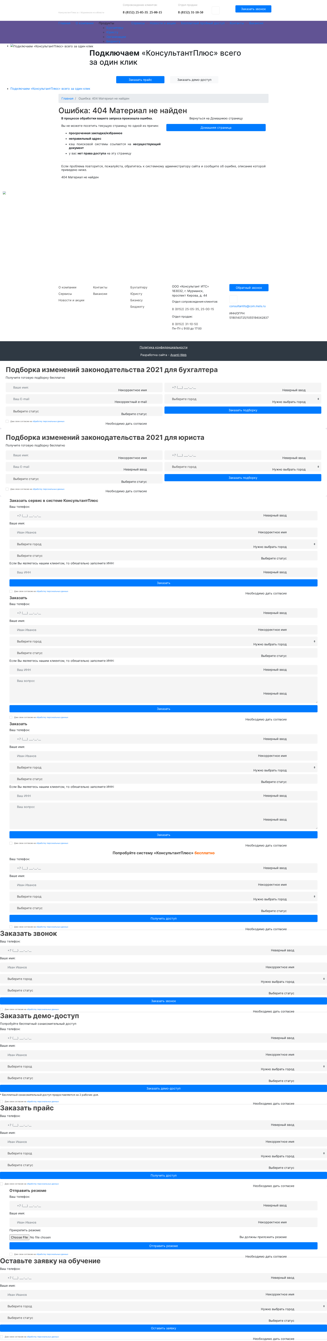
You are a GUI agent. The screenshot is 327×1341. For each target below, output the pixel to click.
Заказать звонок (253, 9)
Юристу (136, 294)
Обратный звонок (249, 288)
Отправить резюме (163, 1246)
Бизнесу (136, 300)
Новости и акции (71, 300)
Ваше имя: (17, 523)
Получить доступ (164, 918)
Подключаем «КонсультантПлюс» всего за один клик (50, 88)
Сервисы (65, 294)
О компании (67, 287)
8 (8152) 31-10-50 (190, 12)
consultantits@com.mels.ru (247, 306)
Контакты (100, 287)
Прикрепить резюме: (25, 1230)
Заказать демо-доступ (194, 80)
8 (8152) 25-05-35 (135, 12)
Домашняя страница (216, 127)
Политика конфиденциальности (164, 347)
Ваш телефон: (19, 507)
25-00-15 (155, 12)
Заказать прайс (140, 80)
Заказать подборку (243, 410)
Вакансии (100, 294)
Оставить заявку (163, 1328)
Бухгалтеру (138, 287)
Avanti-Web (178, 355)
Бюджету (137, 306)
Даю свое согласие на (37, 421)
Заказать (163, 583)
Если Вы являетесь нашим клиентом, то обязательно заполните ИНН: (61, 563)
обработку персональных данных (48, 421)
